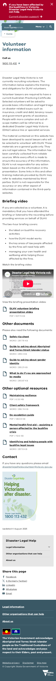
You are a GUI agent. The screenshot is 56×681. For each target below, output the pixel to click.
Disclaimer (28, 662)
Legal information (13, 607)
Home (9, 33)
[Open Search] (50, 26)
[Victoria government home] (48, 673)
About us (7, 621)
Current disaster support (24, 16)
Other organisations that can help (23, 614)
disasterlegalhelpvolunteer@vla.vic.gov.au (27, 467)
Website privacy (11, 662)
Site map (41, 662)
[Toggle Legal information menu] (50, 547)
